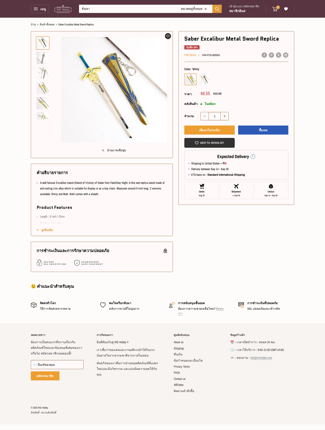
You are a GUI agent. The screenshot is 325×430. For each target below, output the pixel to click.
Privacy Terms (182, 366)
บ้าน (33, 24)
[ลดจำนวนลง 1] (205, 116)
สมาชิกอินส (237, 11)
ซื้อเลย (263, 130)
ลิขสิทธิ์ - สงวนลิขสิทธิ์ (43, 412)
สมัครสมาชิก (45, 376)
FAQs (177, 372)
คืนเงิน (178, 354)
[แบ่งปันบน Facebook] (264, 55)
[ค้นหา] (217, 9)
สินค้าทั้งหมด (47, 24)
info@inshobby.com (261, 358)
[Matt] (204, 79)
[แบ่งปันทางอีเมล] (285, 55)
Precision (190, 55)
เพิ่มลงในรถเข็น (209, 130)
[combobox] (127, 9)
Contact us (180, 379)
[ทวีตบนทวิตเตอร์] (278, 55)
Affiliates (179, 385)
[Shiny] (191, 79)
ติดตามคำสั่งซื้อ (184, 391)
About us (179, 342)
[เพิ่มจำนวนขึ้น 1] (225, 116)
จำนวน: (189, 116)
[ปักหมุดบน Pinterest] (271, 55)
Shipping (179, 348)
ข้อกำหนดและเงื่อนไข (188, 360)
